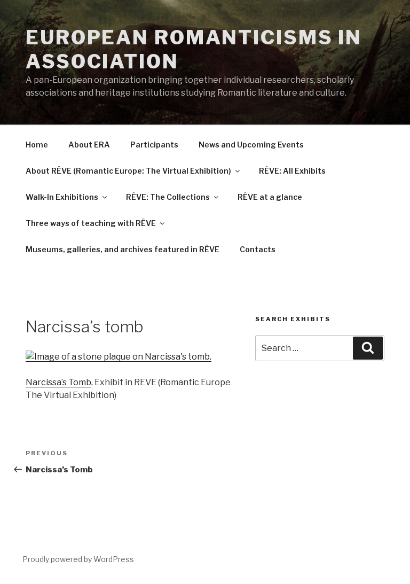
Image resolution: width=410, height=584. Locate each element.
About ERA (89, 144)
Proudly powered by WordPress (78, 559)
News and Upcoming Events (251, 144)
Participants (154, 144)
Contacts (257, 249)
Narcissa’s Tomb (58, 382)
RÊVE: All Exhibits (292, 170)
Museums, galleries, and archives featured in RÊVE (122, 249)
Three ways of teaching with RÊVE (91, 223)
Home (37, 144)
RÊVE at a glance (270, 196)
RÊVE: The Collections (168, 196)
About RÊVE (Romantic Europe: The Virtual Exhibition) (128, 170)
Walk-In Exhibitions (62, 196)
